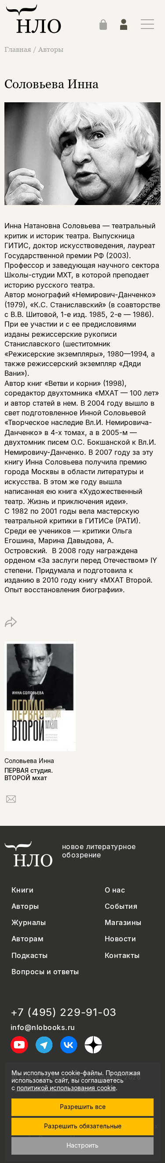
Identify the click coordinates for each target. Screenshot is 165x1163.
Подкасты (29, 955)
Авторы (50, 49)
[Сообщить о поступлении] (11, 800)
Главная (17, 49)
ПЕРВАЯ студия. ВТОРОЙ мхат (28, 774)
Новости (120, 939)
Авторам (27, 939)
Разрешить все (83, 1106)
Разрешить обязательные (82, 1126)
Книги (22, 890)
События (121, 906)
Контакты (122, 955)
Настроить (82, 1145)
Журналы (28, 922)
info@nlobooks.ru (43, 1027)
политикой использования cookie (66, 1087)
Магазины (123, 922)
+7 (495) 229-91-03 (64, 1012)
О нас (115, 890)
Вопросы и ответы (45, 972)
